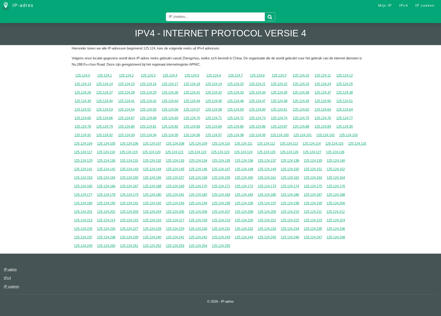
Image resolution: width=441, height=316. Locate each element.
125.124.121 (174, 152)
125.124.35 (279, 92)
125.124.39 (82, 101)
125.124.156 (152, 178)
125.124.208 (244, 212)
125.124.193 (175, 203)
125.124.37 (322, 92)
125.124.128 (335, 152)
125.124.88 (301, 126)
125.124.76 (322, 118)
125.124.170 (198, 186)
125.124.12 (344, 75)
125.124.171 (221, 186)
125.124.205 (175, 212)
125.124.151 (313, 169)
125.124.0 (82, 75)
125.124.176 (336, 186)
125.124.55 (148, 109)
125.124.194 (198, 203)
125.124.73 (257, 118)
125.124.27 (104, 92)
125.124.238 (106, 237)
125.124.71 (213, 118)
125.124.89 (322, 126)
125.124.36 (301, 92)
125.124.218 (198, 220)
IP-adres (22, 5)
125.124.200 (336, 203)
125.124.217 (175, 220)
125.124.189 (83, 203)
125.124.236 (336, 229)
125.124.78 (82, 126)
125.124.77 (344, 118)
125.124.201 (83, 212)
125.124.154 (106, 178)
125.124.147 (221, 169)
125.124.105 (106, 143)
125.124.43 (170, 101)
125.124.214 (106, 220)
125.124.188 (336, 195)
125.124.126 (289, 152)
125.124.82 (170, 126)
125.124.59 (235, 109)
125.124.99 (257, 135)
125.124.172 (244, 186)
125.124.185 (267, 195)
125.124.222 (290, 220)
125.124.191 (129, 203)
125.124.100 (279, 135)
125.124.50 (322, 101)
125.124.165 (83, 186)
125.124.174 (290, 186)
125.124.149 (267, 169)
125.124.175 (313, 186)
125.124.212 (335, 212)
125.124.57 (192, 109)
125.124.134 (198, 160)
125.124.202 (106, 212)
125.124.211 (313, 212)
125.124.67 (126, 118)
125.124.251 (129, 246)
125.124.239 (129, 237)
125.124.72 (235, 118)
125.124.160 (244, 178)
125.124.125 (266, 152)
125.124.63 (322, 109)
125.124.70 (192, 118)
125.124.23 (301, 84)
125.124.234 (290, 229)
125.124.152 (336, 169)
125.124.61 (279, 109)
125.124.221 (267, 220)
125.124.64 (344, 109)
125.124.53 (104, 109)
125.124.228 (152, 229)
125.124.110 (221, 143)
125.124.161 (267, 178)
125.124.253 (175, 246)
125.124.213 (83, 220)
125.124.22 (279, 84)
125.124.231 (221, 229)
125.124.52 (82, 109)
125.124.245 (267, 237)
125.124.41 (126, 101)
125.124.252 (152, 246)
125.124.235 (313, 229)
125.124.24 (322, 84)
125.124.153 (83, 178)
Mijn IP (385, 5)
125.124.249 (83, 246)
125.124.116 (357, 143)
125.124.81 (148, 126)
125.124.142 (106, 169)
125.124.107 (152, 143)
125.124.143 (129, 169)
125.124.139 (313, 160)
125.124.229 (175, 229)
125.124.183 (221, 195)
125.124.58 (213, 109)
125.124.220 (244, 220)
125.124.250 (106, 246)
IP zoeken (425, 5)
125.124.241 (175, 237)
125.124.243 (221, 237)
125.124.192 (152, 203)
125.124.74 (279, 118)
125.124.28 (126, 92)
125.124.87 (279, 126)
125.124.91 (82, 135)
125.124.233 (267, 229)
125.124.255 (221, 246)
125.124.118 (106, 152)
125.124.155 (129, 178)
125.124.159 (221, 178)
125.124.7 (235, 75)
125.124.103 (348, 135)
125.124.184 (244, 195)
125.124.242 (198, 237)
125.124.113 (289, 143)
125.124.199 (313, 203)
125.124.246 (290, 237)
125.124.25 (344, 84)
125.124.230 (198, 229)
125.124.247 (313, 237)
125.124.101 (302, 135)
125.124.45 (213, 101)
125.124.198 (290, 203)
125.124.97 (213, 135)
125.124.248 (336, 237)
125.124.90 (344, 126)
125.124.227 (129, 229)
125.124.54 (126, 109)
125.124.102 (325, 135)
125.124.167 (129, 186)
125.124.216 (152, 220)
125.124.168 (152, 186)
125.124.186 (290, 195)
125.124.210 (290, 212)
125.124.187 (313, 195)
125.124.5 (191, 75)
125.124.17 (170, 84)
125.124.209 (267, 212)
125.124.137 (267, 160)
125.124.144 (152, 169)
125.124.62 (301, 109)
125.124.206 (198, 212)
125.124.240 (152, 237)
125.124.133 (175, 160)
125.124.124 (243, 152)
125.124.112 (266, 143)
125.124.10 (301, 75)
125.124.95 (170, 135)
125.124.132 (152, 160)
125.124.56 (170, 109)
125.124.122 (197, 152)
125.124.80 (126, 126)
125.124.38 (344, 92)
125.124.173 (267, 186)
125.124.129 (83, 160)
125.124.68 (148, 118)
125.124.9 (279, 75)
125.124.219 (221, 220)
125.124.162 (290, 178)
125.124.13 (82, 84)
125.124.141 (83, 169)
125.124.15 (126, 84)
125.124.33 (235, 92)
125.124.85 (235, 126)
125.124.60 (257, 109)
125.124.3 (148, 75)
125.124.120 (151, 152)
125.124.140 (336, 160)
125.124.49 (301, 101)
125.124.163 (313, 178)
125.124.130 (106, 160)
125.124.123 (220, 152)
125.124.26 (82, 92)
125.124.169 (175, 186)
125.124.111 (243, 143)
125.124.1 (104, 75)
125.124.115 (334, 143)
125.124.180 (152, 195)
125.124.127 (312, 152)
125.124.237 (83, 237)
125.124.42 (148, 101)
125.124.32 (213, 92)
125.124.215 (129, 220)
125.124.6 (213, 75)
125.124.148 (244, 169)
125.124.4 (170, 75)
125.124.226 (106, 229)
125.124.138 (290, 160)
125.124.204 (152, 212)
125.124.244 (244, 237)
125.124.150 (290, 169)
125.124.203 (129, 212)
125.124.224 (336, 220)
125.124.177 (83, 195)
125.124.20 (235, 84)
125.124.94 (148, 135)
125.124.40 (104, 101)
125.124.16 (148, 84)
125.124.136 (244, 160)
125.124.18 (192, 84)
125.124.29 (148, 92)
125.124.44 (192, 101)
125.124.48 (279, 101)
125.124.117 (83, 152)
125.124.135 (221, 160)
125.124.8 (257, 75)
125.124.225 (83, 229)
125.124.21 (257, 84)
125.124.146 (198, 169)
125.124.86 (257, 126)
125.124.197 (267, 203)
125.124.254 (198, 246)
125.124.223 (313, 220)
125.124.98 (235, 135)
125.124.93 (126, 135)
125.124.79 (104, 126)
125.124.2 (126, 75)
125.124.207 (221, 212)
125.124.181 (175, 195)
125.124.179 (129, 195)
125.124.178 (106, 195)
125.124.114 (311, 143)
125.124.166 (106, 186)
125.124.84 (213, 126)
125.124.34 (257, 92)
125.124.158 (198, 178)
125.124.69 (170, 118)
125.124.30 (170, 92)
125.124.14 (104, 84)
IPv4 (403, 5)
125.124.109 (198, 143)
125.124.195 (221, 203)
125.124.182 (198, 195)
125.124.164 (336, 178)
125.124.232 (244, 229)
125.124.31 (192, 92)
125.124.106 (129, 143)
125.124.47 (257, 101)
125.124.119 (128, 152)
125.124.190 (106, 203)
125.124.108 (175, 143)
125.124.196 (244, 203)
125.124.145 (175, 169)
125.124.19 (213, 84)
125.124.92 (104, 135)
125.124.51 (344, 101)
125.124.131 (129, 160)
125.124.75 (301, 118)
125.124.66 (104, 118)
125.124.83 (192, 126)
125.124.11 (322, 75)
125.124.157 (175, 178)
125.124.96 (192, 135)
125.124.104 (83, 143)
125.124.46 (235, 101)
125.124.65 (82, 118)
